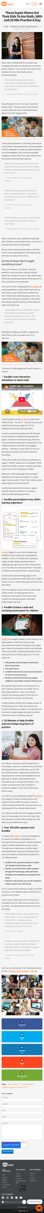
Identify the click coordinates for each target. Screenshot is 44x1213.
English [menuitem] (4, 1180)
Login (34, 4)
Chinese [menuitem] (4, 1182)
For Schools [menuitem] (6, 1184)
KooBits (35, 287)
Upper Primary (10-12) (19, 1087)
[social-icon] (3, 1197)
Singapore (6, 1087)
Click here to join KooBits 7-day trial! (22, 971)
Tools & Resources (31, 26)
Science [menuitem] (4, 1177)
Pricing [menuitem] (4, 1187)
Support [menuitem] (18, 1176)
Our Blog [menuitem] (18, 1178)
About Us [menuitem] (33, 1173)
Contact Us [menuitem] (33, 1181)
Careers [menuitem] (32, 1178)
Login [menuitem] (18, 1173)
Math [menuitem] (3, 1175)
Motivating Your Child (17, 26)
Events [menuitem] (32, 1176)
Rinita (6, 26)
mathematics (29, 1084)
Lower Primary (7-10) (14, 1084)
